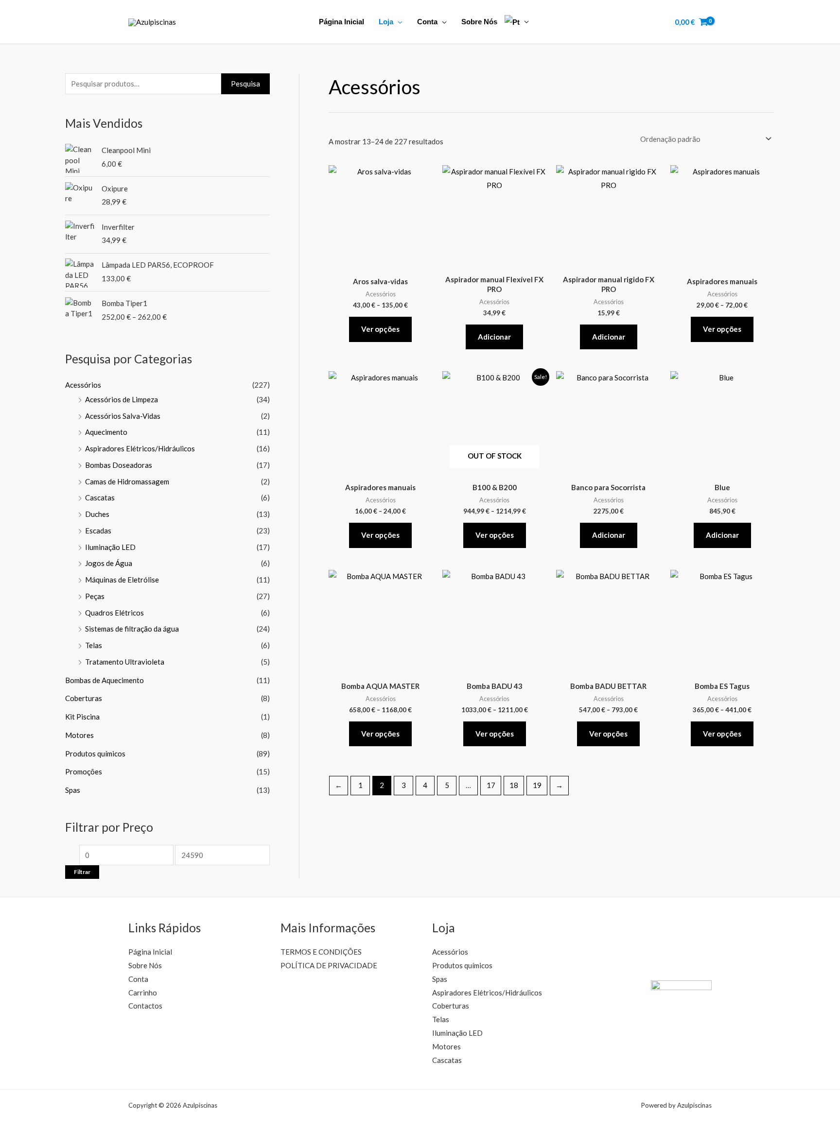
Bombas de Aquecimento (104, 680)
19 (537, 785)
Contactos (145, 1005)
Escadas (98, 530)
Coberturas (83, 698)
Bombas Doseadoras (118, 465)
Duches (97, 514)
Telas (93, 645)
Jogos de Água (108, 563)
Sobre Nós (479, 21)
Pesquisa (245, 83)
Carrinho (142, 992)
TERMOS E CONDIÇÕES (321, 951)
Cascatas (100, 497)
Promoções (83, 771)
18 (513, 785)
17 (491, 785)
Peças (95, 596)
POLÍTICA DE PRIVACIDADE (328, 965)
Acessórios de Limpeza (121, 399)
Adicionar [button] (494, 336)
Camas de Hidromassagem (127, 481)
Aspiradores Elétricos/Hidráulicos (140, 448)
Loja (386, 21)
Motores (79, 735)
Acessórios (83, 384)
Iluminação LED (110, 547)
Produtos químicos (95, 753)
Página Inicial (341, 21)
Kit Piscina (82, 716)
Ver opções (380, 329)
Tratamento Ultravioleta (124, 661)
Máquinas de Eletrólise (122, 579)
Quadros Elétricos (114, 612)
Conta (427, 21)
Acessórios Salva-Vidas (122, 415)
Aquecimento (106, 432)
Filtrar (82, 871)
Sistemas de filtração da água (132, 628)
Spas (72, 790)
